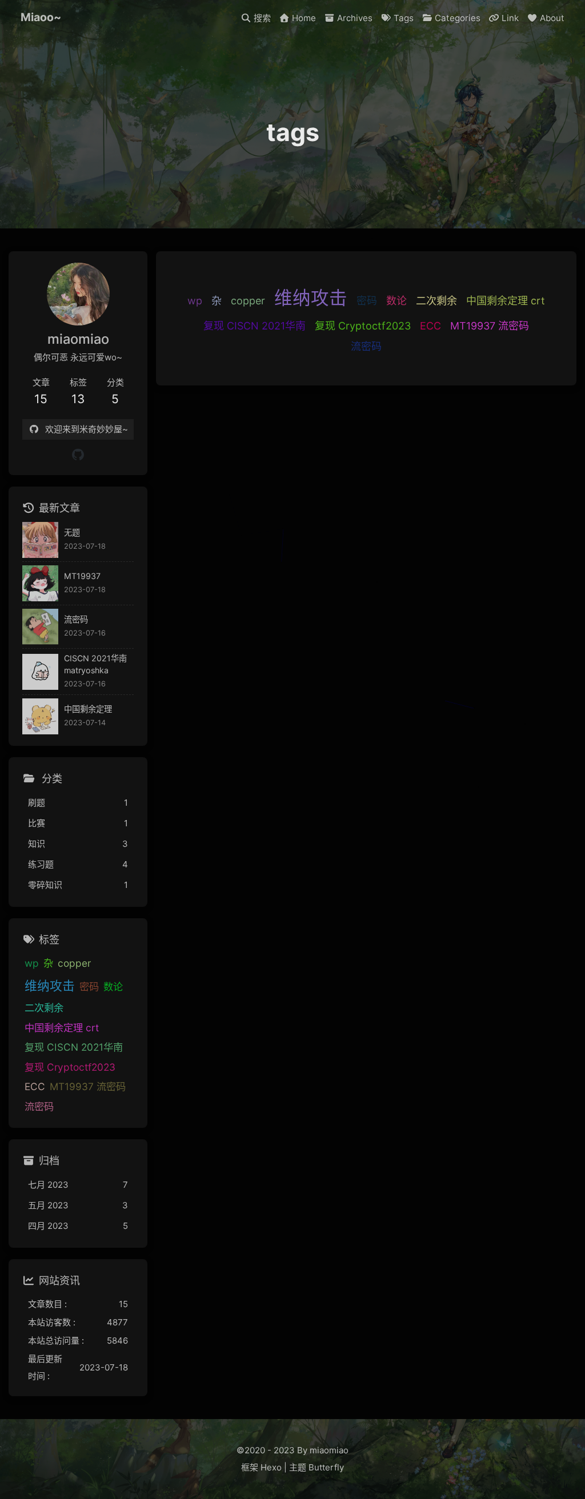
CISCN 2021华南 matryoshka (95, 664)
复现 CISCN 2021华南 (254, 326)
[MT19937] (40, 583)
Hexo (271, 1467)
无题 (72, 532)
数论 (396, 301)
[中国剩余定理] (40, 716)
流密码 (366, 346)
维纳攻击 (310, 298)
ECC (430, 326)
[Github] (78, 455)
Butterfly (326, 1467)
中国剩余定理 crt (505, 301)
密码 (366, 301)
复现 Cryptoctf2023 (363, 326)
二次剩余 (436, 301)
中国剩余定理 (88, 709)
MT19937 (82, 576)
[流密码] (40, 627)
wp (194, 301)
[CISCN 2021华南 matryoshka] (40, 672)
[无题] (40, 540)
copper (248, 301)
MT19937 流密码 (489, 326)
